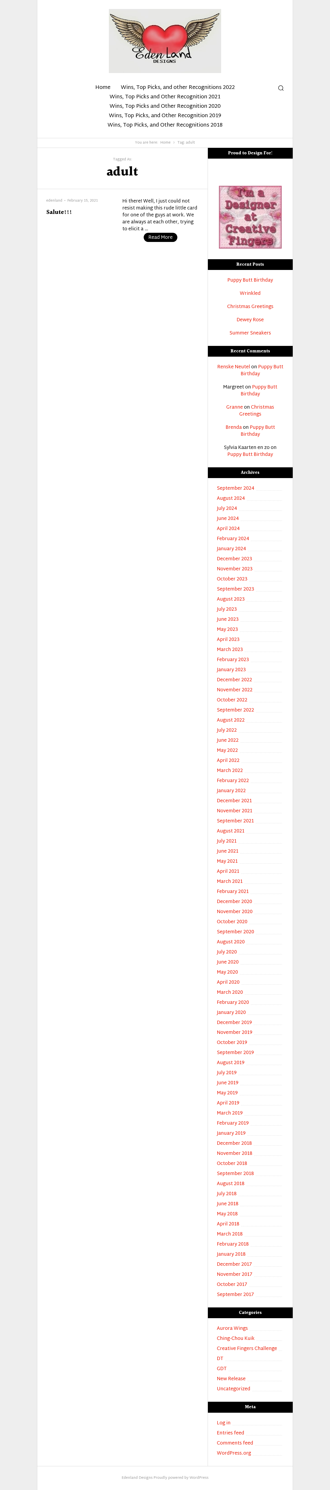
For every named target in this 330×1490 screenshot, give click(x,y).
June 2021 (227, 851)
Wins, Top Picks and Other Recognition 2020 (165, 106)
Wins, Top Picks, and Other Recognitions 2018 (165, 125)
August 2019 (230, 1063)
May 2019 (227, 1093)
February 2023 (233, 660)
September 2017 (235, 1295)
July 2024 (227, 508)
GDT (222, 1369)
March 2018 (230, 1234)
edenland (54, 201)
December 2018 (234, 1143)
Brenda (234, 427)
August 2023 (231, 599)
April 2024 (228, 529)
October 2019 (232, 1042)
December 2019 (234, 1023)
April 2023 (228, 639)
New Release (231, 1379)
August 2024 (231, 498)
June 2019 (227, 1083)
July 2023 (227, 609)
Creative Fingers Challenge (247, 1349)
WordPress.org (234, 1453)
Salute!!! (59, 212)
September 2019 (235, 1053)
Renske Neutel (233, 367)
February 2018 (233, 1244)
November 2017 (234, 1274)
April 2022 (228, 760)
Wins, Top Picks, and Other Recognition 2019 (165, 116)
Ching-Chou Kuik (236, 1338)
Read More (162, 237)
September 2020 (235, 932)
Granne (234, 407)
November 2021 (234, 811)
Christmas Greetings (250, 307)
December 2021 (234, 801)
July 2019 (227, 1073)
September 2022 (235, 710)
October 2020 (232, 922)
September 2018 (235, 1174)
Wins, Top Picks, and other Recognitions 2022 (178, 87)
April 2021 (228, 871)
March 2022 (230, 771)
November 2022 (235, 690)
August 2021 (230, 831)
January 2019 (231, 1133)
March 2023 (230, 650)
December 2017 (234, 1264)
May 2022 (227, 750)
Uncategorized (233, 1389)
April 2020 (228, 982)
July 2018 (227, 1194)
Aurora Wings (232, 1328)
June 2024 (228, 518)
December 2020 (234, 902)
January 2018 (231, 1254)
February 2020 (233, 1002)
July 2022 (227, 730)
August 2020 (231, 942)
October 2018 (232, 1163)
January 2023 (231, 670)
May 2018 (227, 1214)
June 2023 (228, 619)
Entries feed (230, 1433)
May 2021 (227, 861)
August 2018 (230, 1184)
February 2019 (233, 1123)
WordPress (199, 1478)
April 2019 (228, 1103)
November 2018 (234, 1153)
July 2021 (227, 841)
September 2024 (235, 488)
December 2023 (234, 559)
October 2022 (232, 700)
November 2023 (235, 569)
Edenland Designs (137, 1478)
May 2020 (227, 972)
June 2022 (228, 740)
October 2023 (232, 579)
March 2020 (230, 992)
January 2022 (231, 791)
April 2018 (228, 1224)
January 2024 (231, 549)
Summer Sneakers (250, 333)
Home (102, 87)
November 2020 (235, 912)
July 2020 (227, 952)
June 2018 (227, 1204)
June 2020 (228, 962)
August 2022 (231, 720)
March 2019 (230, 1113)
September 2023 (235, 589)
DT (220, 1359)
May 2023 (227, 629)
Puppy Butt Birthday (250, 280)
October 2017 (232, 1284)
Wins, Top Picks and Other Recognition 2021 (165, 97)
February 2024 (233, 539)
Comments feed (235, 1443)
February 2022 (233, 781)
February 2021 (233, 891)
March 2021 (230, 881)
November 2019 (234, 1032)
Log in (224, 1423)
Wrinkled (250, 293)
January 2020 (231, 1012)
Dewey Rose (250, 320)
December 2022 (234, 680)
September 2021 (235, 821)
